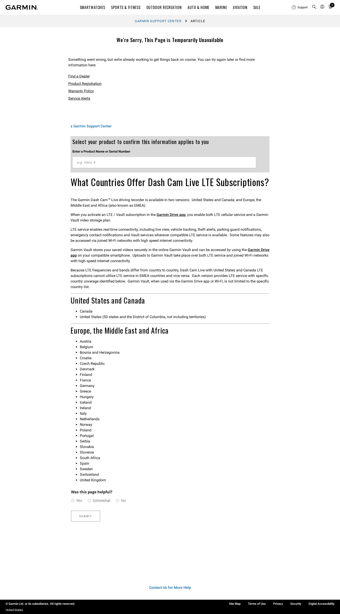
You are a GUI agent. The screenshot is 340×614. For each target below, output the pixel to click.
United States (14, 610)
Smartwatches (92, 7)
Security (295, 603)
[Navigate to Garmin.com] (22, 7)
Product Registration (85, 83)
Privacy (278, 603)
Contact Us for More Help (170, 587)
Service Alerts (79, 98)
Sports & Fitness (125, 7)
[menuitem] (300, 7)
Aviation (240, 7)
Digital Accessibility (321, 603)
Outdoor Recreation (164, 7)
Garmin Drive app (171, 214)
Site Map (235, 603)
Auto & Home (198, 7)
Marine (221, 7)
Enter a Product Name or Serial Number (101, 151)
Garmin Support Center (158, 21)
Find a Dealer (79, 76)
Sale (256, 7)
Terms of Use (257, 603)
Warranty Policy (81, 91)
